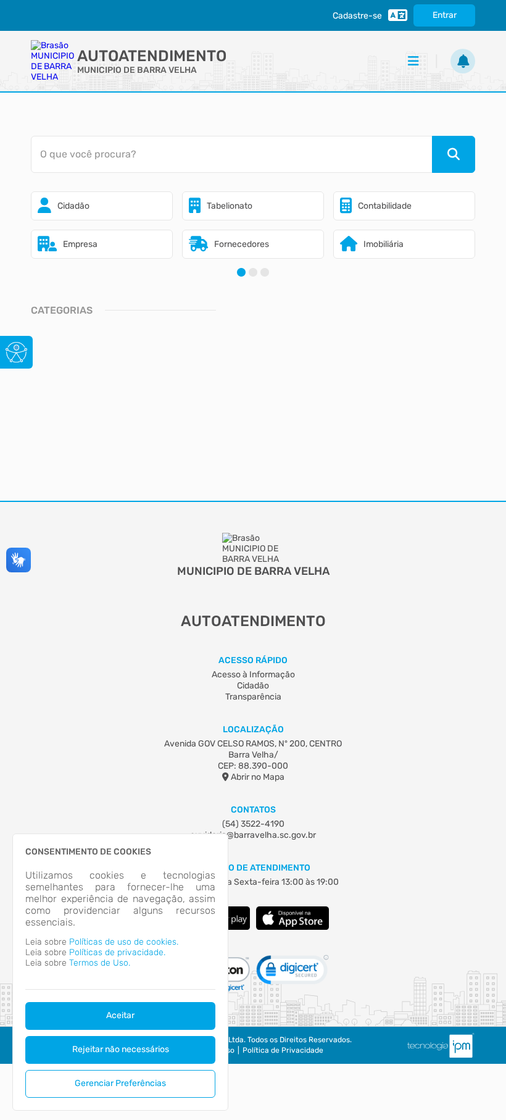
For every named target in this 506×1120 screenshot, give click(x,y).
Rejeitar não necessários (120, 1049)
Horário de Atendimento (253, 868)
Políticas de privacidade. (117, 952)
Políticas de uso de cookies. (123, 942)
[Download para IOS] (292, 927)
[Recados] (462, 61)
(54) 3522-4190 (253, 824)
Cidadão (253, 685)
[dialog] (120, 972)
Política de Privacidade (283, 1050)
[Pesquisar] (453, 154)
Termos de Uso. (99, 963)
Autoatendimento (151, 56)
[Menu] (413, 61)
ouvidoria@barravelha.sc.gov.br (253, 835)
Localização (253, 729)
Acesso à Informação (253, 674)
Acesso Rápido (253, 660)
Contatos (253, 809)
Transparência (253, 697)
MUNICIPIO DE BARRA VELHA (137, 70)
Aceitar (120, 1015)
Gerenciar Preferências (120, 1083)
